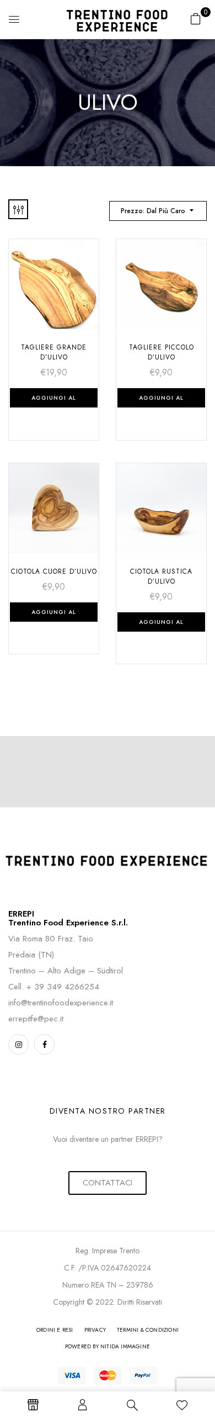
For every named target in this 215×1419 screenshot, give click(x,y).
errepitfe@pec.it (35, 1019)
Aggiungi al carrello (53, 400)
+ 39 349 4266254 (62, 987)
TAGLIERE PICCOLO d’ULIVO (161, 352)
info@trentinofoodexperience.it (60, 1003)
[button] (195, 18)
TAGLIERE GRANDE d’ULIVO (54, 352)
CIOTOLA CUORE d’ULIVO (54, 571)
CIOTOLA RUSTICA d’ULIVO (161, 576)
